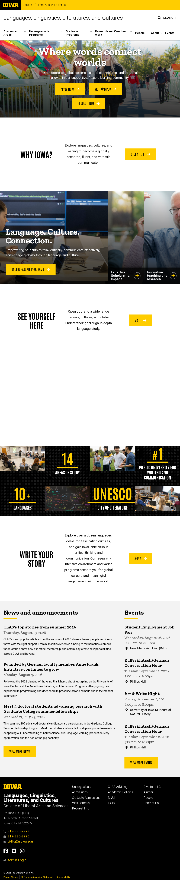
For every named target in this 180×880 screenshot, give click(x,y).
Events (169, 33)
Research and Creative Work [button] (110, 33)
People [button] (140, 33)
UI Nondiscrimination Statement (37, 877)
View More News (19, 751)
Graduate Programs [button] (72, 33)
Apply (138, 558)
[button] (166, 18)
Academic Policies (120, 792)
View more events (141, 762)
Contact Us (151, 803)
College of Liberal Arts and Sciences (45, 5)
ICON (111, 803)
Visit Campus (103, 89)
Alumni (148, 792)
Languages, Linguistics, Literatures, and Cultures (63, 18)
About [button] (155, 33)
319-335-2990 (18, 836)
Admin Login (17, 860)
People (148, 797)
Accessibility (63, 877)
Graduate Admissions (86, 797)
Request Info (86, 103)
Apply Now (68, 89)
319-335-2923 (18, 831)
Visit (138, 320)
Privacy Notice (11, 877)
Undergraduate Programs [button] (39, 33)
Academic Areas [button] (10, 33)
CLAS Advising (117, 787)
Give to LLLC (152, 787)
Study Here (138, 154)
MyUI (111, 797)
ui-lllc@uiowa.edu (20, 841)
